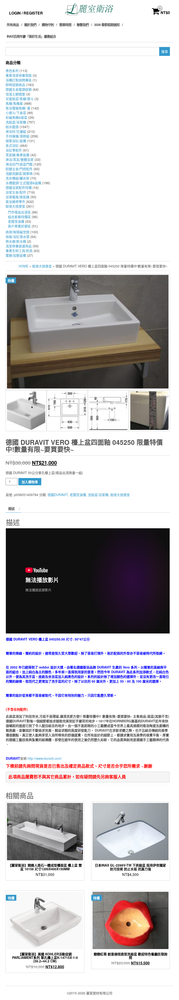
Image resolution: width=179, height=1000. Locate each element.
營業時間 (65, 24)
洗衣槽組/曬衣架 (17, 178)
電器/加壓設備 (16, 255)
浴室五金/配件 (16, 192)
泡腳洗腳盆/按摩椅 (19, 173)
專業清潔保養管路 (19, 75)
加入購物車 (30, 481)
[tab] (13, 508)
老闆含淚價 (16, 221)
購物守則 (48, 24)
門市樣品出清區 (19, 212)
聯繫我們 (83, 24)
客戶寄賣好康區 (19, 226)
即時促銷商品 (15, 84)
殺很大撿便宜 (15, 206)
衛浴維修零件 (15, 201)
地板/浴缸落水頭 (17, 236)
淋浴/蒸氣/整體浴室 (20, 159)
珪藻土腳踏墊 (15, 94)
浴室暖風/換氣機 (17, 196)
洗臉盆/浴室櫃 (16, 122)
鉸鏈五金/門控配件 (19, 168)
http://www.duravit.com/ (45, 758)
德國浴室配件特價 (19, 187)
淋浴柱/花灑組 (16, 131)
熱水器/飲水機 (16, 241)
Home (23, 266)
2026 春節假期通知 (107, 24)
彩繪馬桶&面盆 (16, 117)
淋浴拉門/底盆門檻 (19, 164)
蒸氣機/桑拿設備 (17, 154)
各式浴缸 (12, 145)
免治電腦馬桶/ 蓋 (18, 108)
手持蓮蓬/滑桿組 (17, 136)
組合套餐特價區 (19, 216)
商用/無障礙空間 (17, 232)
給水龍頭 (12, 126)
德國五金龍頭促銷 (19, 89)
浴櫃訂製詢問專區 (19, 80)
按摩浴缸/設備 (16, 140)
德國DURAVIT (58, 494)
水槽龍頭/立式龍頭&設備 (23, 182)
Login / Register (26, 13)
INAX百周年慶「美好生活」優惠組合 (31, 36)
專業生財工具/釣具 (19, 250)
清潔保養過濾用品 (19, 246)
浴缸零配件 (14, 150)
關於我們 (30, 24)
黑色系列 (12, 70)
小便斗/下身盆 (16, 112)
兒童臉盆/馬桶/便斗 (20, 98)
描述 (11, 508)
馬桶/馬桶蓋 (14, 103)
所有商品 (13, 24)
